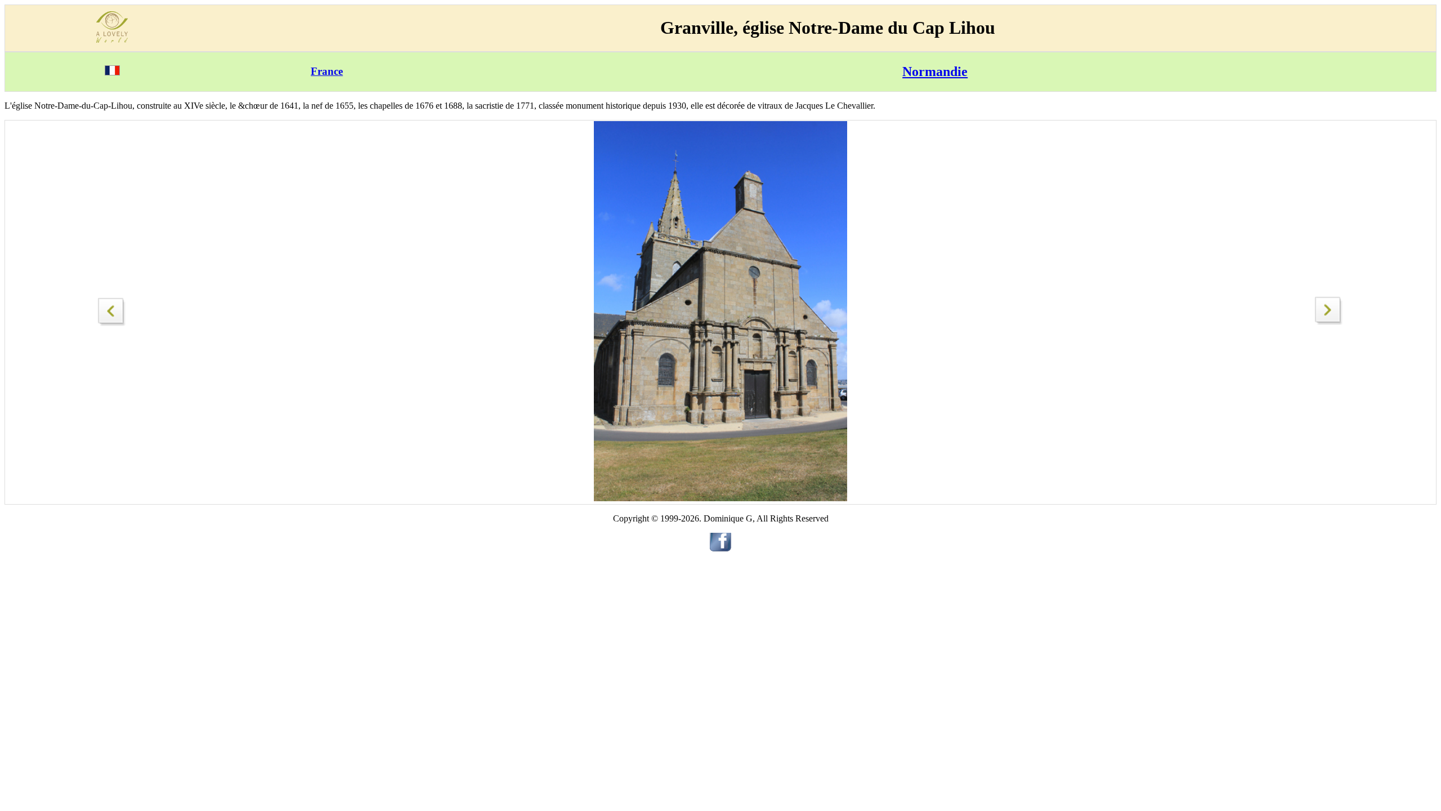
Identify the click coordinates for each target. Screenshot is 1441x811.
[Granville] (1329, 322)
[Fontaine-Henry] (112, 309)
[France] (112, 72)
